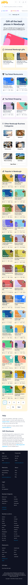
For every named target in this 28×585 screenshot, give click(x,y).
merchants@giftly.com (6, 477)
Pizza (15, 552)
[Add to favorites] (14, 53)
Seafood (20, 137)
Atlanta (3, 516)
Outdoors (16, 501)
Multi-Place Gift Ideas (6, 568)
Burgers (15, 554)
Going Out (4, 503)
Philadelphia (4, 531)
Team (16, 470)
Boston (3, 519)
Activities (16, 499)
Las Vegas (4, 525)
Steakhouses (16, 548)
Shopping (20, 149)
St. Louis (15, 533)
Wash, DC (4, 540)
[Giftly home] (4, 2)
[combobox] (14, 7)
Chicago (15, 519)
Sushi (3, 554)
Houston (15, 523)
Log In (16, 460)
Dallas (3, 521)
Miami (3, 527)
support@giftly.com (6, 427)
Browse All (16, 540)
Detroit (3, 523)
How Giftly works (5, 458)
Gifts (10, 14)
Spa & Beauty (5, 501)
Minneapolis (16, 527)
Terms (3, 484)
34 (13, 407)
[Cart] (19, 2)
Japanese (16, 556)
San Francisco (17, 536)
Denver (15, 521)
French (15, 550)
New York (4, 529)
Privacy (3, 487)
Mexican (3, 556)
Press (16, 472)
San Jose (4, 538)
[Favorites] (15, 2)
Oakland (16, 529)
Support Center (5, 421)
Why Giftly (17, 456)
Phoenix (15, 531)
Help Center (4, 456)
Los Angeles (16, 525)
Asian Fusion (4, 552)
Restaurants (8, 149)
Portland (3, 533)
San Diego (4, 536)
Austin (15, 516)
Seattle (15, 538)
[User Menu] (24, 2)
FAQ (3, 460)
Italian (3, 550)
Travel (7, 137)
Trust (16, 474)
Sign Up (16, 458)
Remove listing (5, 472)
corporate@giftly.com (19, 462)
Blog (16, 476)
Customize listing (5, 470)
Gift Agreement (5, 489)
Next (19, 407)
